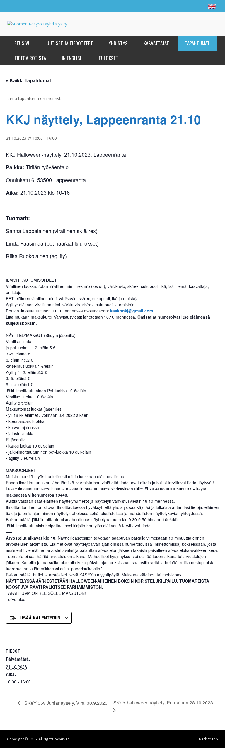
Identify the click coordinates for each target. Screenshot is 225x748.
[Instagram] (186, 6)
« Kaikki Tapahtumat (28, 80)
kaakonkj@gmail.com (131, 311)
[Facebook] (164, 6)
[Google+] (175, 6)
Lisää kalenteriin (39, 618)
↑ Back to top (207, 739)
